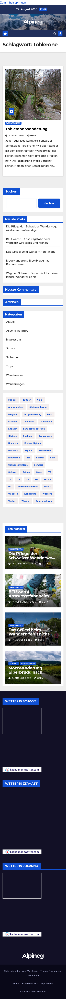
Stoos (39, 472)
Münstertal (45, 450)
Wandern (13, 494)
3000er (12, 400)
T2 (49, 472)
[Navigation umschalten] (30, 33)
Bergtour (13, 414)
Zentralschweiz (44, 501)
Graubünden (45, 436)
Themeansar (32, 975)
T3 (9, 479)
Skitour (26, 472)
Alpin (39, 400)
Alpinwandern (15, 407)
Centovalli (29, 421)
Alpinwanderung (38, 407)
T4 (18, 479)
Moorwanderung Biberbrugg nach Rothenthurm (25, 672)
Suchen (11, 191)
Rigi (28, 457)
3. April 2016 (16, 135)
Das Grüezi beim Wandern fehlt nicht (30, 251)
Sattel (53, 457)
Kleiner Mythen (32, 443)
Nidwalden (14, 457)
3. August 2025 (22, 678)
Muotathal (13, 450)
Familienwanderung (34, 429)
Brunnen (12, 421)
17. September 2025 (24, 563)
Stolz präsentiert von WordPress (21, 971)
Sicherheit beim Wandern (33, 991)
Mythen (29, 450)
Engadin (12, 429)
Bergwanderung (32, 414)
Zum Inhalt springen (13, 2)
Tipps (9, 366)
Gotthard (27, 436)
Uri (10, 486)
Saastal (40, 457)
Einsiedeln (46, 421)
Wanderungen (13, 123)
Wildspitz (47, 494)
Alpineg (33, 22)
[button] (54, 33)
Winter (11, 501)
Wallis (47, 486)
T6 (36, 479)
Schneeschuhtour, (18, 465)
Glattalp (12, 436)
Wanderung (30, 494)
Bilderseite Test (30, 983)
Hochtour (13, 443)
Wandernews (14, 375)
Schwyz (11, 348)
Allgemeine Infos (17, 330)
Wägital (25, 501)
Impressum (13, 339)
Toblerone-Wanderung (26, 129)
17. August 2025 (22, 640)
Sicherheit (12, 357)
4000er (27, 400)
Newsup (53, 971)
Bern (49, 414)
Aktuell (10, 321)
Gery (33, 135)
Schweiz (38, 465)
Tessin (47, 479)
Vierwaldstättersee (28, 486)
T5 (27, 479)
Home (16, 983)
